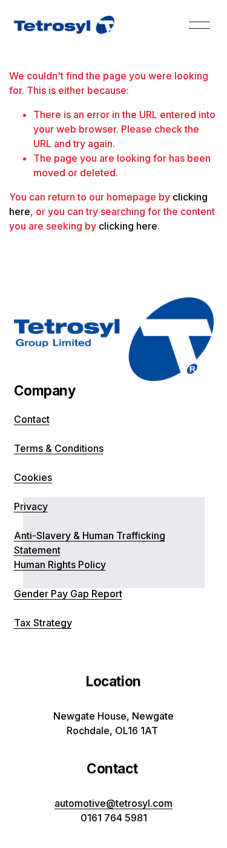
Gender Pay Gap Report (68, 594)
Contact (32, 419)
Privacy (31, 506)
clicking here (128, 226)
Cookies (33, 477)
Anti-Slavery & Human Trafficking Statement (89, 542)
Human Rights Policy (60, 564)
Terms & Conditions (59, 448)
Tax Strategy (43, 623)
